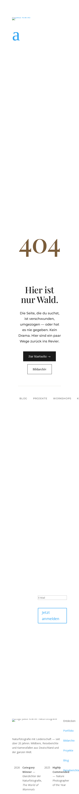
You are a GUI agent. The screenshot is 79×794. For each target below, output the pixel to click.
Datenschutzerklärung (51, 640)
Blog (23, 398)
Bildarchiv (39, 369)
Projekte (40, 398)
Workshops (62, 398)
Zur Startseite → (39, 356)
